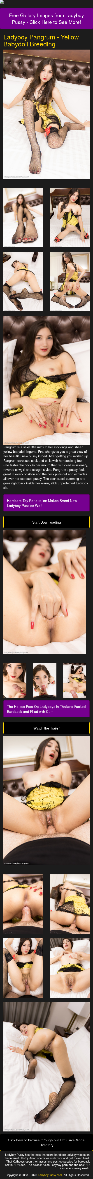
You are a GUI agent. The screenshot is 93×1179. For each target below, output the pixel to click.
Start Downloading (46, 522)
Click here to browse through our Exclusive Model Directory (46, 1142)
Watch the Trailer (46, 727)
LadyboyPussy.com (50, 1175)
